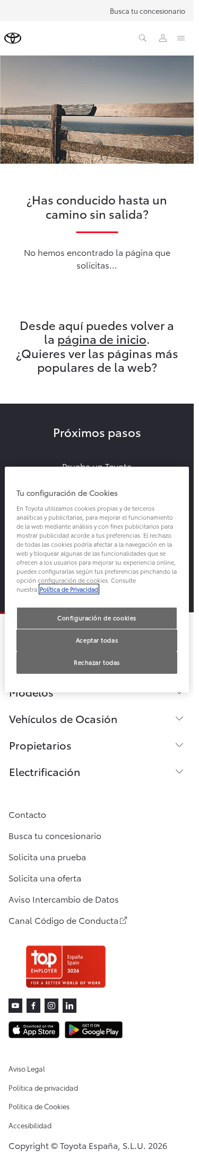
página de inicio (101, 338)
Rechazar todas (97, 662)
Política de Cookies (39, 1106)
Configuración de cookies (96, 617)
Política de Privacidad (69, 589)
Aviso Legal (26, 1068)
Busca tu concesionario (147, 10)
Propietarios (40, 745)
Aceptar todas (97, 640)
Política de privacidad (43, 1087)
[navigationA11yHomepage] (12, 38)
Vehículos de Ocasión (63, 718)
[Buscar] (142, 38)
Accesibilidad (29, 1125)
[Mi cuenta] (163, 38)
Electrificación (44, 771)
